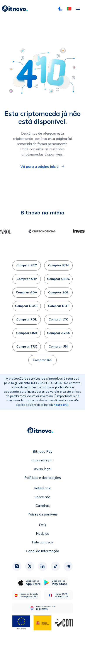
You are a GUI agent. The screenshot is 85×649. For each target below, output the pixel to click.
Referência (42, 488)
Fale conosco (42, 542)
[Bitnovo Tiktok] (55, 566)
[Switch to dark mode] (60, 8)
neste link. (61, 405)
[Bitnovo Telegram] (68, 566)
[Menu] (77, 8)
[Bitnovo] (15, 8)
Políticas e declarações (42, 477)
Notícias (42, 533)
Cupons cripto (42, 460)
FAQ (42, 524)
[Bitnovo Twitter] (29, 566)
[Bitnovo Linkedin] (42, 566)
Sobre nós (42, 497)
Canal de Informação (42, 551)
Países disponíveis (43, 514)
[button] (69, 8)
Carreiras (43, 505)
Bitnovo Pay (43, 451)
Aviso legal (42, 469)
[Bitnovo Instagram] (16, 566)
